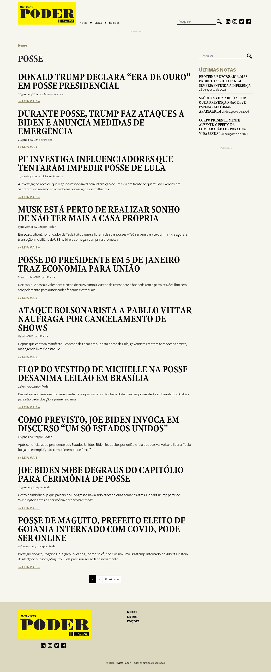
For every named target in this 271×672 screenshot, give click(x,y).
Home (22, 45)
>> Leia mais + (29, 101)
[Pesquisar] (219, 22)
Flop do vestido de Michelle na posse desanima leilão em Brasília (103, 374)
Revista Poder (123, 662)
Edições (114, 22)
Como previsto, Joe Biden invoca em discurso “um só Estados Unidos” (98, 424)
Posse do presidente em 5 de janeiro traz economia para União (99, 264)
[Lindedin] (228, 22)
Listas (98, 22)
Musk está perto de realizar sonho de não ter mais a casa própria (99, 214)
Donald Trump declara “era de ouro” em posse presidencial (104, 81)
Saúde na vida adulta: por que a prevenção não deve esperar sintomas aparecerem (222, 105)
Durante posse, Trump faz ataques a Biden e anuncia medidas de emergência (101, 122)
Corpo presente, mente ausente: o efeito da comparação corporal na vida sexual (222, 127)
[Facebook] (248, 22)
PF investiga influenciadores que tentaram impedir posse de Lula (95, 163)
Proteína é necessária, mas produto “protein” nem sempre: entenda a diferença (225, 81)
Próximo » (112, 579)
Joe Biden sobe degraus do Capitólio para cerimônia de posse (101, 474)
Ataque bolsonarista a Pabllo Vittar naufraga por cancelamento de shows (105, 319)
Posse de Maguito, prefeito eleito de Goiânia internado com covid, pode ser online (101, 529)
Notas (83, 22)
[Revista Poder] (47, 13)
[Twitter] (241, 22)
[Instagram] (234, 22)
